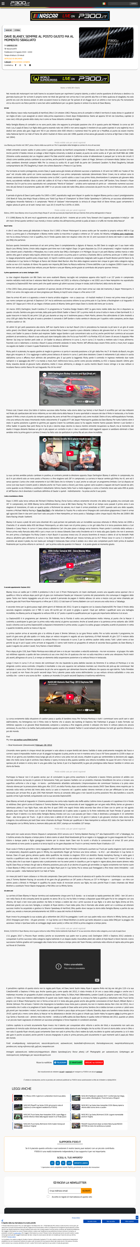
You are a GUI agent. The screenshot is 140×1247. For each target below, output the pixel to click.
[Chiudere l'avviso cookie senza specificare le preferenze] (137, 1217)
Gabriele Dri (12, 45)
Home (62, 88)
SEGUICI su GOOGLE (94, 1062)
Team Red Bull (43, 510)
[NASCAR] (70, 20)
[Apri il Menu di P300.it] (3, 4)
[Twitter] (25, 65)
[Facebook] (15, 65)
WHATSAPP (76, 1062)
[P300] (70, 83)
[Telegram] (30, 65)
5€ (63, 1163)
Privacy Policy (76, 1217)
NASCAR (9, 30)
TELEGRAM (61, 1062)
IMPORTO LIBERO (81, 1163)
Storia (17, 30)
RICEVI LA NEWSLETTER (71, 1182)
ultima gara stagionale (123, 234)
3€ (58, 1163)
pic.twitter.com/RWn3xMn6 (26, 740)
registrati (69, 1072)
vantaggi (99, 1072)
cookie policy (17, 1233)
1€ (52, 1163)
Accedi (61, 1072)
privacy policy (12, 1237)
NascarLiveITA (12, 49)
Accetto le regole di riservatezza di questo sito (72, 1197)
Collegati (7, 62)
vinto (117, 1013)
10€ (69, 1163)
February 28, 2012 (43, 745)
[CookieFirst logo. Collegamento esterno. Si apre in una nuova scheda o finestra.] (2, 1221)
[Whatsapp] (20, 65)
